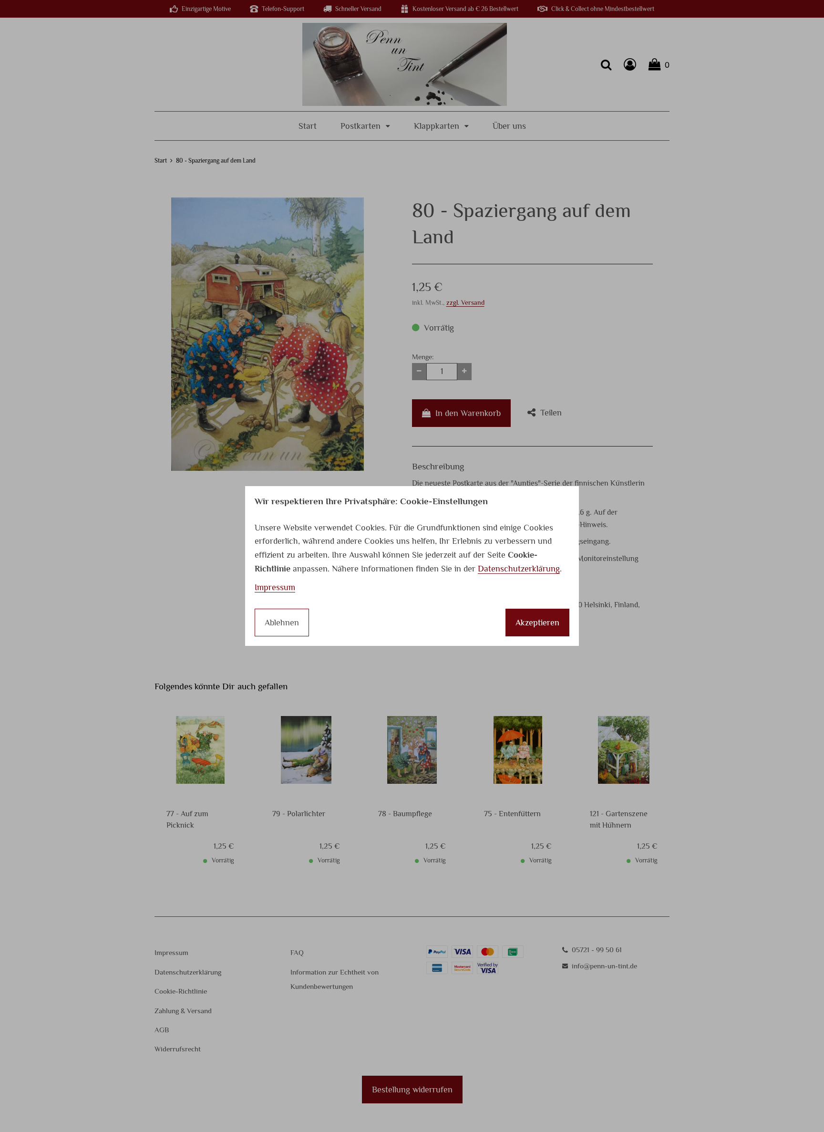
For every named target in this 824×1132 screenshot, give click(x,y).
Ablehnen (282, 622)
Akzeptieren (537, 622)
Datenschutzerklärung (519, 568)
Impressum (275, 587)
